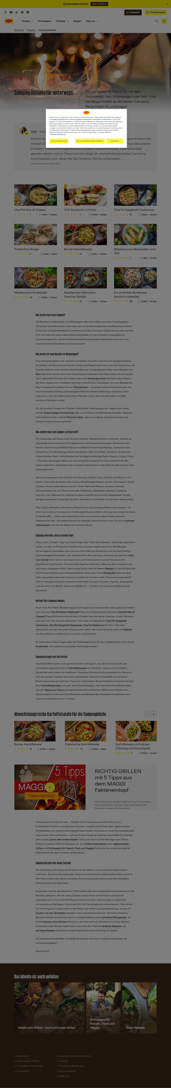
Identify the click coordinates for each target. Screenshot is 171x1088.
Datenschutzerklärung (57, 134)
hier (58, 132)
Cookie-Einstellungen (59, 141)
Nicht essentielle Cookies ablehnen (89, 141)
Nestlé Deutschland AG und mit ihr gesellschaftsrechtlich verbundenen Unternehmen (82, 119)
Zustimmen (115, 141)
